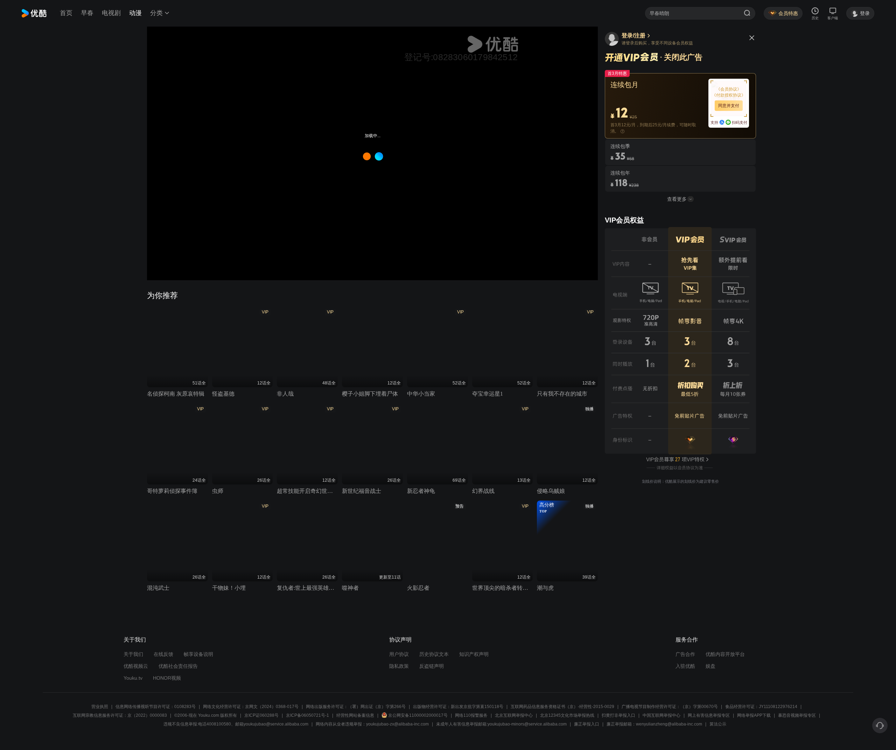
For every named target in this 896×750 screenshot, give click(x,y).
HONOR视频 (167, 678)
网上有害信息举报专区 (709, 715)
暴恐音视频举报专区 (797, 715)
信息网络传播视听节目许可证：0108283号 (155, 706)
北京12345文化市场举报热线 (567, 715)
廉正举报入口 (586, 724)
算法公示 (717, 724)
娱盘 (710, 666)
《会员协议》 (728, 89)
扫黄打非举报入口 (618, 715)
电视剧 (111, 12)
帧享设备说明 (198, 654)
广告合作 (685, 654)
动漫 (135, 12)
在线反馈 (163, 654)
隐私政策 (399, 666)
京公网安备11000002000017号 (418, 715)
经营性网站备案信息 (355, 715)
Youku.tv (133, 678)
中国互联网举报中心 (661, 715)
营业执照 (99, 706)
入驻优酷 (685, 666)
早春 (87, 12)
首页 (66, 12)
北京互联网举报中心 (514, 715)
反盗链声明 (431, 666)
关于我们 (133, 654)
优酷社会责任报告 (178, 666)
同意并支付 (728, 105)
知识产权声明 (474, 654)
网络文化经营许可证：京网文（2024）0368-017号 (251, 706)
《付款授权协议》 (729, 95)
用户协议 (399, 654)
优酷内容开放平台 (725, 654)
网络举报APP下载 (754, 715)
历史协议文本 (434, 654)
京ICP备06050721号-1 (307, 715)
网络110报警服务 (471, 715)
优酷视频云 (136, 666)
